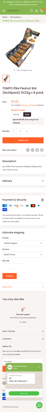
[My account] (36, 10)
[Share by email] (42, 150)
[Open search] (31, 10)
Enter (27, 114)
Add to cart (23, 140)
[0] (41, 10)
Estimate (9, 276)
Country (5, 238)
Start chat (24, 393)
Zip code (5, 260)
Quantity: (6, 131)
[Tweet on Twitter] (37, 150)
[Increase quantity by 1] (26, 131)
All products (15, 17)
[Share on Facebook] (28, 150)
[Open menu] (3, 11)
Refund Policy (7, 287)
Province (5, 249)
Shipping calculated (28, 105)
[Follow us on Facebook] (4, 383)
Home (4, 17)
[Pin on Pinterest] (32, 150)
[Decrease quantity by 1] (13, 131)
